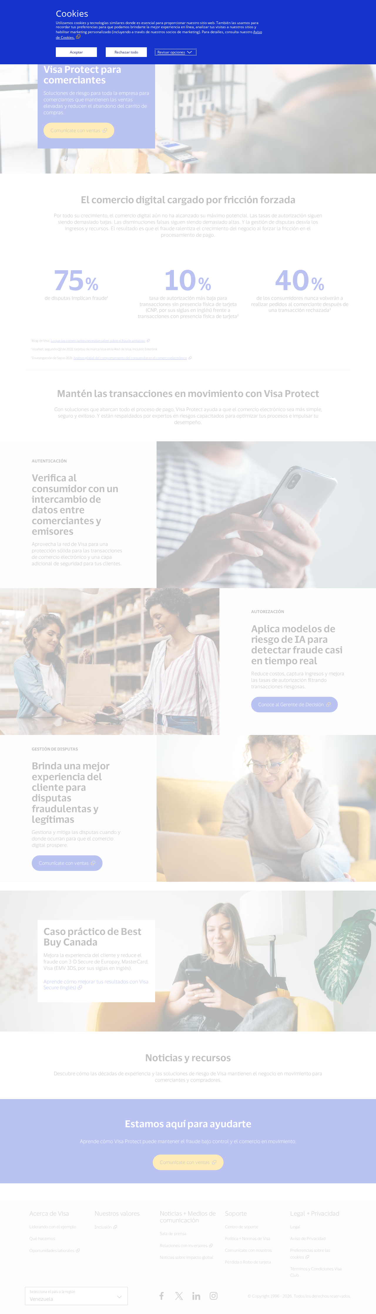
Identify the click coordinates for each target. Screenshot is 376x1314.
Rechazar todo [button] (126, 52)
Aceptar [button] (76, 52)
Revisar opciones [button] (171, 52)
